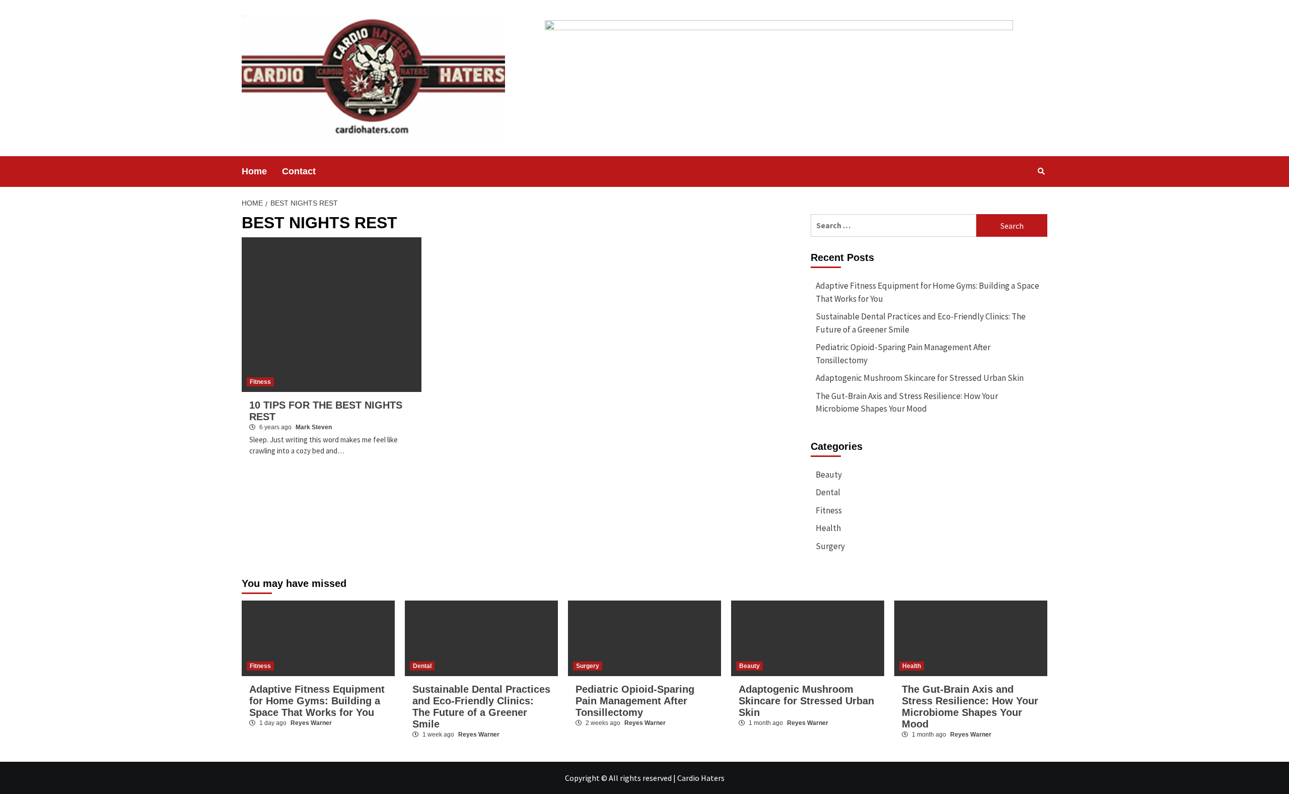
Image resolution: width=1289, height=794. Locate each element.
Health (828, 528)
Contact (299, 171)
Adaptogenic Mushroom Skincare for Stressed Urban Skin (920, 377)
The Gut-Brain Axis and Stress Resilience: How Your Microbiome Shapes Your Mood (907, 402)
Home (254, 171)
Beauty (829, 474)
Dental (828, 492)
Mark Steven (314, 427)
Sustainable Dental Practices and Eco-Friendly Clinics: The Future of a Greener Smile (921, 323)
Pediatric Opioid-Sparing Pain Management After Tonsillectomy (903, 354)
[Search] (1041, 171)
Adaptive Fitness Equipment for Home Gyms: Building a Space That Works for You (927, 292)
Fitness (260, 381)
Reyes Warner (311, 722)
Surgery (830, 546)
